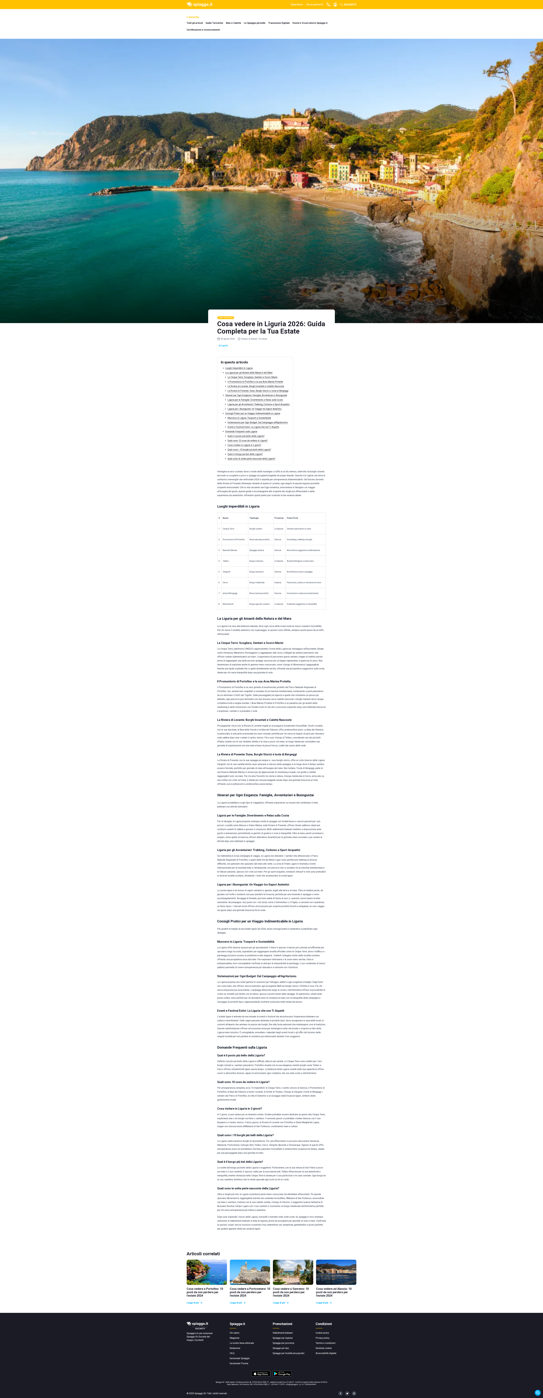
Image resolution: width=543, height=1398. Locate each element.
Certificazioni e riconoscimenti (203, 29)
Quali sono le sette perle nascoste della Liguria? (251, 458)
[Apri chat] (538, 1393)
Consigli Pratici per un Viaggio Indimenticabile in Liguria (252, 413)
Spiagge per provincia (283, 1343)
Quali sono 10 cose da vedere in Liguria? (248, 440)
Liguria (224, 345)
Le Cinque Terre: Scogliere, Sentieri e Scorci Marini (252, 377)
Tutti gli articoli (195, 23)
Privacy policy (322, 1338)
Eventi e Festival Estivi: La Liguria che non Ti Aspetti (253, 427)
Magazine (234, 1338)
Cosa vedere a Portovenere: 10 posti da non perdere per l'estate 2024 (250, 1292)
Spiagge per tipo (281, 1348)
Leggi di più (193, 1302)
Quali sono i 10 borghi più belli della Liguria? (249, 449)
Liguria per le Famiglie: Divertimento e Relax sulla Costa (255, 399)
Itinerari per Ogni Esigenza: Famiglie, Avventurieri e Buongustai (256, 395)
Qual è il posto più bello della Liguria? (246, 436)
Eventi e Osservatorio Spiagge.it (310, 23)
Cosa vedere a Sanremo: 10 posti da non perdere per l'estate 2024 (291, 1292)
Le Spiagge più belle (254, 23)
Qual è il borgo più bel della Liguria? (245, 454)
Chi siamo (234, 1333)
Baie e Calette (233, 23)
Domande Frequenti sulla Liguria (241, 431)
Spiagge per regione (283, 1338)
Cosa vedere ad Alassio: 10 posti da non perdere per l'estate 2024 (334, 1292)
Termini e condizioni (325, 1343)
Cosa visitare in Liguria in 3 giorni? (244, 445)
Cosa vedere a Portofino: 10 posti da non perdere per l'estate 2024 (205, 1292)
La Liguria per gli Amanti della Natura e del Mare (248, 372)
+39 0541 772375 (278, 1384)
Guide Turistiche (214, 23)
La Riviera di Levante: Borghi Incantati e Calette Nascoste (256, 386)
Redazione (235, 1348)
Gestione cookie (324, 1348)
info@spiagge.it (292, 1384)
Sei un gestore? (314, 4)
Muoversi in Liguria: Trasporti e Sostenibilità (249, 418)
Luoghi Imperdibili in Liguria (239, 368)
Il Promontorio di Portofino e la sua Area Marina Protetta (255, 381)
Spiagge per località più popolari (288, 1353)
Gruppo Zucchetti (195, 1340)
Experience (297, 4)
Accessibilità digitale (326, 1353)
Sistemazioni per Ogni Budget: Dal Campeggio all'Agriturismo (258, 422)
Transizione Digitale (279, 23)
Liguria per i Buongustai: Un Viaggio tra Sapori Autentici (255, 409)
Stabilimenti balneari (283, 1333)
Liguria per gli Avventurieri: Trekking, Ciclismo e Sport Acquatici (259, 404)
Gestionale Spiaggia (239, 1358)
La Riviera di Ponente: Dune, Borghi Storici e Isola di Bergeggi (258, 390)
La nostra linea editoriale (242, 1343)
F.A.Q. (232, 1353)
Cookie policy (322, 1333)
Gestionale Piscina (239, 1363)
